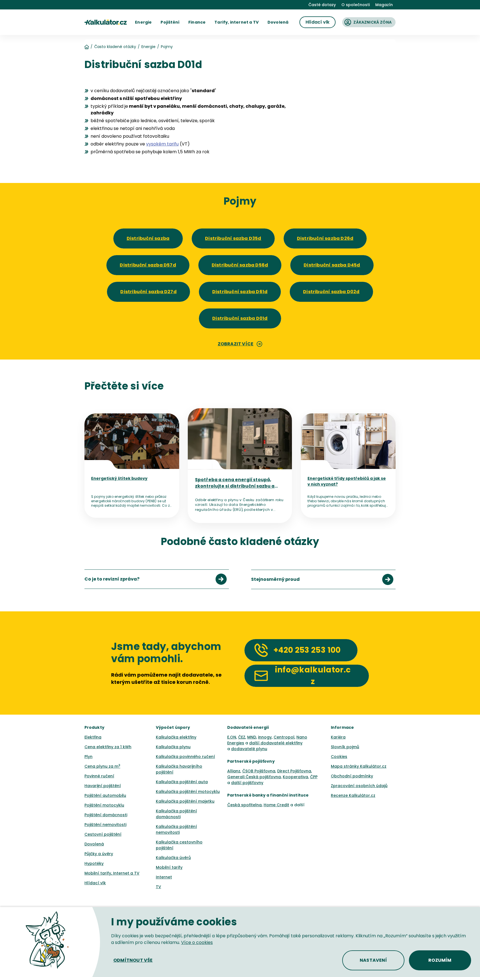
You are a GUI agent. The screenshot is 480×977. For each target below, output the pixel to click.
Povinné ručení (99, 776)
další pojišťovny (247, 782)
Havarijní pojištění (102, 785)
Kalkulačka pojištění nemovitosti (176, 829)
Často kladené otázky (115, 46)
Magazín (384, 4)
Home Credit (276, 805)
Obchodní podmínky (352, 776)
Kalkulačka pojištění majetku (185, 801)
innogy (265, 737)
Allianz (233, 771)
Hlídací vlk (95, 883)
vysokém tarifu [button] (162, 144)
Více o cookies (197, 942)
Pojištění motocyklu (104, 805)
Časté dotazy (322, 4)
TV (158, 887)
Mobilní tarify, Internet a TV (111, 873)
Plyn (88, 756)
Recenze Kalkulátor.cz (353, 795)
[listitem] (156, 579)
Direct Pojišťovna (294, 771)
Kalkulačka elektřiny (176, 737)
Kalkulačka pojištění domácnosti (176, 814)
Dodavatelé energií (248, 727)
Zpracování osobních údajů (359, 785)
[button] (143, 22)
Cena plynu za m (102, 766)
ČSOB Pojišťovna (258, 771)
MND (251, 737)
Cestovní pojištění (102, 834)
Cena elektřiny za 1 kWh (107, 747)
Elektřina (92, 737)
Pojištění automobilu (105, 795)
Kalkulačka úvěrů (173, 857)
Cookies (339, 756)
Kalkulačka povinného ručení (185, 756)
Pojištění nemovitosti (105, 824)
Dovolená (94, 844)
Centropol (284, 737)
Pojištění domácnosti (105, 815)
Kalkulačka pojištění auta (182, 782)
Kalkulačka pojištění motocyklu (188, 791)
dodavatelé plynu (249, 749)
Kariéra (338, 737)
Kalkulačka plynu (173, 747)
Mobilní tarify (169, 867)
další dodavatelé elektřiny (275, 743)
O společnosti (355, 4)
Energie (148, 46)
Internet (164, 877)
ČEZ (241, 737)
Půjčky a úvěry (98, 854)
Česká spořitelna (244, 805)
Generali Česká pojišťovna (254, 777)
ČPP (314, 777)
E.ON (231, 737)
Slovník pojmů (345, 747)
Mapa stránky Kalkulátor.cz (358, 766)
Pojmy (167, 46)
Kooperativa (295, 777)
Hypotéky (94, 863)
